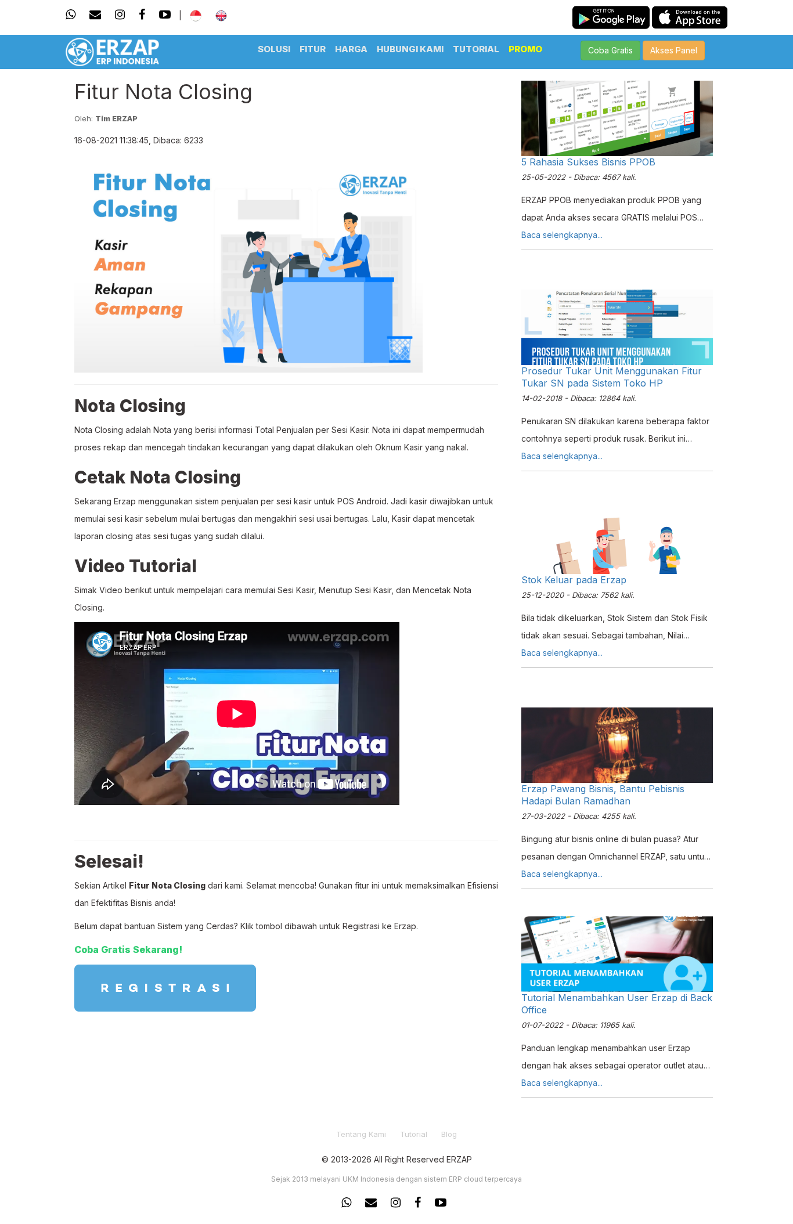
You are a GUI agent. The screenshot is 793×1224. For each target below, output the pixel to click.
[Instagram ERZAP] (120, 14)
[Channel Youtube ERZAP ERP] (440, 1202)
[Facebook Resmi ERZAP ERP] (418, 1202)
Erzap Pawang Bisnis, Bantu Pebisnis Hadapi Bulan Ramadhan (602, 795)
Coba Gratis (610, 50)
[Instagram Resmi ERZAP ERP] (395, 1202)
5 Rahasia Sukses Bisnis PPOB (588, 162)
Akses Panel (673, 50)
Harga (351, 49)
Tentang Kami (361, 1134)
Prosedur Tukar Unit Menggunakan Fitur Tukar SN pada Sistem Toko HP (611, 377)
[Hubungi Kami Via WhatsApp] (73, 14)
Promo (525, 49)
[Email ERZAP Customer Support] (371, 1202)
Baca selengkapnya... (562, 235)
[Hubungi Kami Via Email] (95, 14)
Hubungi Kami (410, 49)
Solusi (274, 49)
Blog (449, 1134)
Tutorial (476, 49)
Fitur (313, 49)
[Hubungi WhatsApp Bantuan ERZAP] (349, 1202)
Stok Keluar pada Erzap (573, 580)
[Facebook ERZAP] (142, 14)
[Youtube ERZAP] (164, 14)
